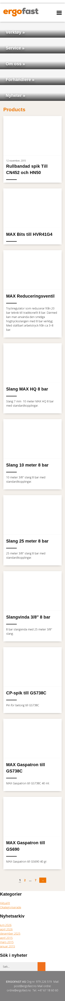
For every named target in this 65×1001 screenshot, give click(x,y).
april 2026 (6, 929)
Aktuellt (5, 903)
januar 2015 (7, 946)
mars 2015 (7, 942)
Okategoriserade (10, 907)
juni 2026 (6, 925)
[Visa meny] (59, 12)
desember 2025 (10, 933)
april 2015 (6, 938)
